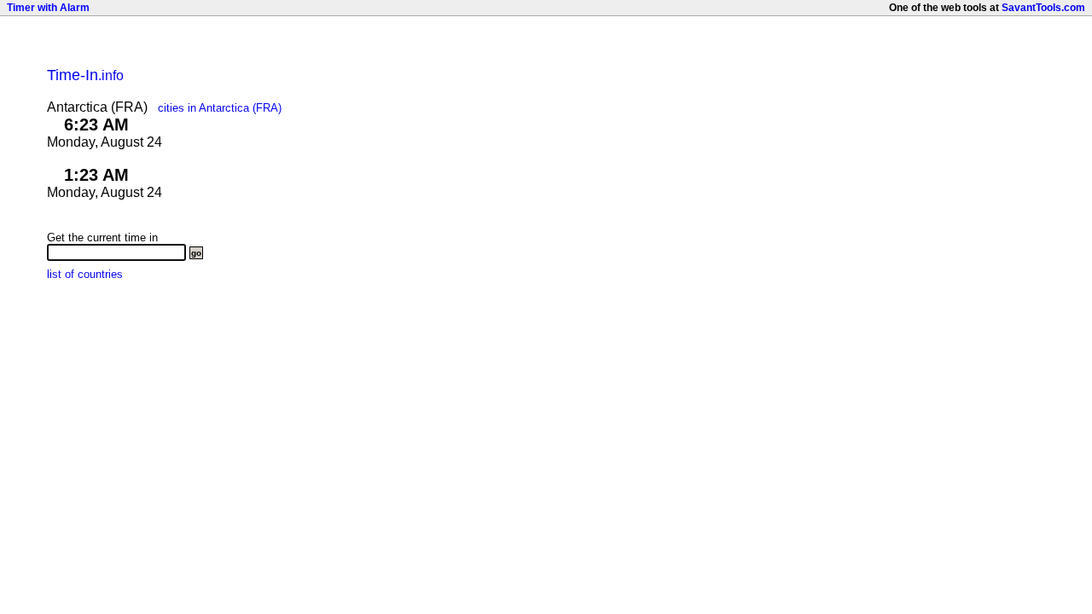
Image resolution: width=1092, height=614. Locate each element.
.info (85, 75)
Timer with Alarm (48, 8)
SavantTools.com (1043, 8)
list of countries (85, 274)
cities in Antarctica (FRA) (220, 107)
